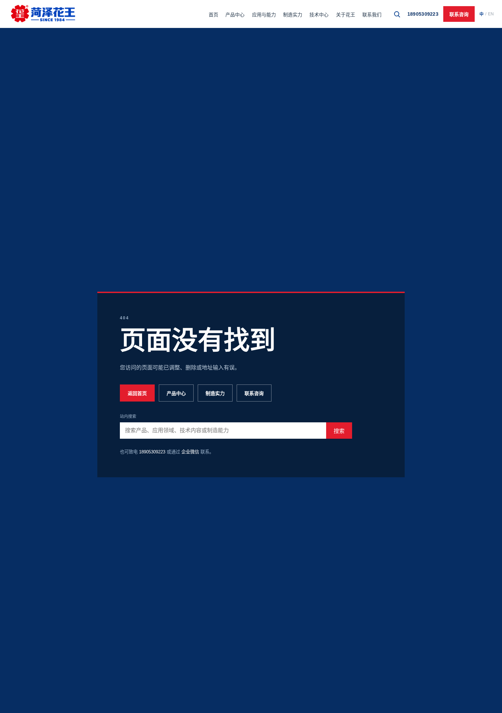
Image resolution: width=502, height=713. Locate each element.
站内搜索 (128, 416)
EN (491, 14)
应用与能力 (264, 14)
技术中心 (319, 14)
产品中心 (235, 14)
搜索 (339, 431)
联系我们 (371, 14)
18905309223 (422, 14)
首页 (213, 14)
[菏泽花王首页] (43, 14)
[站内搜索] (397, 14)
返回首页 (137, 393)
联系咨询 (459, 14)
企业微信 (190, 451)
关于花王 (345, 14)
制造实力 (292, 14)
